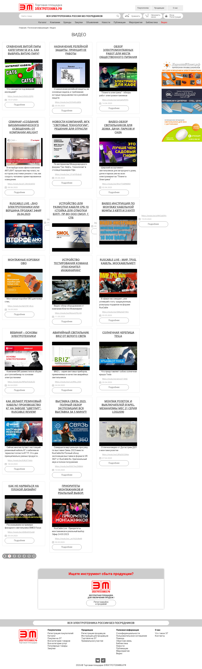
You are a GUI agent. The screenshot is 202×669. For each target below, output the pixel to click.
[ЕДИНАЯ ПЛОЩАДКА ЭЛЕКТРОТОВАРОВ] (40, 7)
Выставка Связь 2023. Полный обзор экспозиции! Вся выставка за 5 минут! (71, 406)
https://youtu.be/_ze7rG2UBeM (68, 539)
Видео (164, 22)
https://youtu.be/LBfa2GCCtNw (115, 454)
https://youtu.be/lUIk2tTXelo (20, 460)
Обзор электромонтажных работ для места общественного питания (118, 52)
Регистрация (175, 17)
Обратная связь (124, 641)
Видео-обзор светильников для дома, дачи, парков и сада (118, 127)
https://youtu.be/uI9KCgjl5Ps (154, 216)
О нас (175, 8)
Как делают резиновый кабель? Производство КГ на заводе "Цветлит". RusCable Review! (23, 406)
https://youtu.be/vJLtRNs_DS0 (68, 382)
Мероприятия (135, 22)
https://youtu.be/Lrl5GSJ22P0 (20, 96)
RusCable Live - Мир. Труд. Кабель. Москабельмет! (118, 261)
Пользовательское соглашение (131, 636)
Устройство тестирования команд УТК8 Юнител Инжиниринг (71, 265)
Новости (106, 22)
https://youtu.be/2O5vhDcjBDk (68, 102)
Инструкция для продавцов (94, 636)
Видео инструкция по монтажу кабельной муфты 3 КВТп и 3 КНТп (118, 207)
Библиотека (152, 22)
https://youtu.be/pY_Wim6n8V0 (21, 184)
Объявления (92, 22)
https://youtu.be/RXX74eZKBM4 (69, 466)
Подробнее (19, 105)
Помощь (120, 638)
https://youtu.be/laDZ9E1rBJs (20, 306)
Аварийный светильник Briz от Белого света (71, 334)
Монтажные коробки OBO (23, 261)
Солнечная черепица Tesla (118, 334)
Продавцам (159, 8)
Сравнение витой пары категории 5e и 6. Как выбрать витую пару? (23, 50)
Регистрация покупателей (60, 633)
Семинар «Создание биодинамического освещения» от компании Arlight (23, 127)
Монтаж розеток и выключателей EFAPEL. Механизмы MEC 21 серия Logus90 (118, 406)
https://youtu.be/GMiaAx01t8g (115, 312)
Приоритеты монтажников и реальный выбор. (71, 489)
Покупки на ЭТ (55, 638)
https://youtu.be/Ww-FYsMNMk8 (116, 184)
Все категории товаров (59, 641)
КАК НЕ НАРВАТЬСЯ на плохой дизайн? (23, 487)
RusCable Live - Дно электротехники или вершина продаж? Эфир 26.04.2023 (23, 209)
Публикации (120, 22)
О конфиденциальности (128, 633)
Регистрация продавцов (93, 633)
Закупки (79, 22)
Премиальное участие (92, 641)
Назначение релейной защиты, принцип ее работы (71, 50)
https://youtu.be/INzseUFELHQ (68, 313)
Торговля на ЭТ (89, 638)
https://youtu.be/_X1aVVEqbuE (68, 174)
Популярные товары (57, 646)
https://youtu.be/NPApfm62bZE (21, 382)
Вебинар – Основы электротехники (23, 334)
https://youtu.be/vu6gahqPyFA (115, 100)
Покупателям (143, 8)
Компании (55, 22)
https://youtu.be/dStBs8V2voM (21, 532)
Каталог (42, 22)
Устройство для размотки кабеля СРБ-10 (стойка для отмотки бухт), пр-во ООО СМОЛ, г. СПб (71, 210)
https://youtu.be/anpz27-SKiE (114, 379)
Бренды (67, 22)
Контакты (160, 636)
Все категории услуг (57, 643)
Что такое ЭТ (161, 633)
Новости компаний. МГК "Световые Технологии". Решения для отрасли (71, 125)
